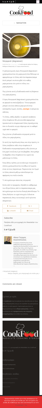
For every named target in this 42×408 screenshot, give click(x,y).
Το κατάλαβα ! (19, 405)
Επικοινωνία (6, 387)
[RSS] (4, 230)
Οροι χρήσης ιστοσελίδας (10, 378)
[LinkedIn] (12, 230)
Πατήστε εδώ (9, 222)
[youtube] (11, 1)
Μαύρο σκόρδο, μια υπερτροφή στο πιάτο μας (23, 273)
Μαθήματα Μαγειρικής (9, 66)
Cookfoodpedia (23, 64)
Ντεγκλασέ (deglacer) (10, 271)
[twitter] (7, 1)
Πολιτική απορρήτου (9, 383)
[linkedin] (5, 1)
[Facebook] (8, 230)
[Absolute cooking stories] (21, 16)
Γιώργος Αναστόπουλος (22, 66)
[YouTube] (10, 230)
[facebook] (9, 1)
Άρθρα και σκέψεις (33, 64)
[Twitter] (7, 230)
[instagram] (13, 1)
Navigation (21, 23)
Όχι (26, 405)
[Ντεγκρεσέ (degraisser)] (21, 45)
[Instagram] (14, 230)
